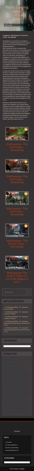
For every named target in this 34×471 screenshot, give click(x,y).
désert (23, 371)
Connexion (9, 442)
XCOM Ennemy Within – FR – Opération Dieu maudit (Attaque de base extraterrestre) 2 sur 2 (17, 323)
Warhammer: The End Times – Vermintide (17, 147)
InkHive (22, 468)
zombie (24, 412)
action (6, 360)
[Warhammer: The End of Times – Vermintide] (17, 230)
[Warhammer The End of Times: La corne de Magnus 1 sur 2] (17, 262)
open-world (13, 389)
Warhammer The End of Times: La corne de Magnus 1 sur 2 (17, 277)
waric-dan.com (15, 412)
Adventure (14, 360)
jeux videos (25, 378)
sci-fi (22, 393)
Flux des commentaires (12, 447)
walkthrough (20, 408)
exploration (8, 378)
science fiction (9, 397)
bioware (15, 367)
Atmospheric (18, 363)
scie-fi (27, 393)
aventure (7, 367)
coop (21, 367)
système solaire (24, 404)
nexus (6, 389)
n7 (26, 386)
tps (5, 408)
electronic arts (10, 375)
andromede (8, 363)
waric (6, 412)
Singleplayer (17, 401)
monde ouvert (19, 386)
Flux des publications (11, 445)
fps (15, 378)
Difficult (7, 371)
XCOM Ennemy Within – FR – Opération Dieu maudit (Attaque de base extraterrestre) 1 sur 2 (17, 329)
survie (14, 404)
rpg (12, 393)
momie (24, 382)
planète (7, 393)
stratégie (7, 404)
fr (18, 378)
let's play (7, 382)
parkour (22, 389)
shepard (19, 397)
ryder (17, 393)
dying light (16, 371)
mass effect (16, 382)
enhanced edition (23, 375)
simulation (8, 401)
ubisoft (10, 408)
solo (25, 401)
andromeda (24, 360)
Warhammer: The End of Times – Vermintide (17, 243)
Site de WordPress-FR (12, 450)
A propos (17, 431)
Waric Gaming (17, 7)
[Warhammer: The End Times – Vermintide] (17, 133)
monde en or (8, 386)
